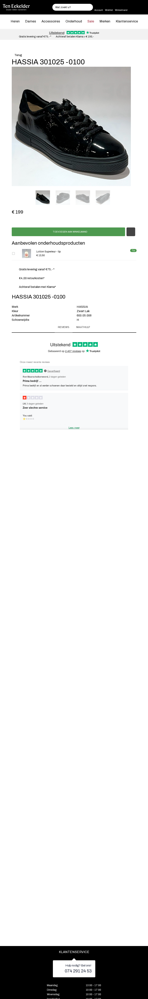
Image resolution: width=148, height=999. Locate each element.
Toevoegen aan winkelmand (69, 232)
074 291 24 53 (78, 971)
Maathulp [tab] (83, 327)
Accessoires (51, 21)
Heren (15, 21)
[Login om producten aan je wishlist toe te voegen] (131, 231)
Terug (18, 55)
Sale (90, 21)
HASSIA (82, 306)
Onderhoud (74, 21)
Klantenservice (127, 21)
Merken (104, 21)
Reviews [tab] (63, 327)
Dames (30, 21)
